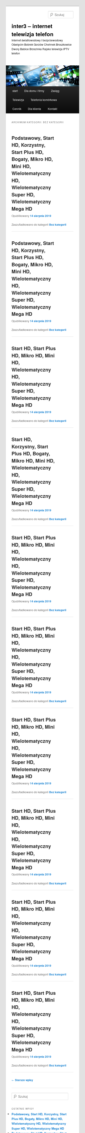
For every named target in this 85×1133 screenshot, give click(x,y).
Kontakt (52, 109)
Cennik (16, 109)
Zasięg (55, 91)
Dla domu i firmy (34, 91)
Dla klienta (34, 109)
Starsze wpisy (22, 1080)
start (15, 91)
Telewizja (18, 100)
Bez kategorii (57, 225)
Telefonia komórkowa (44, 100)
